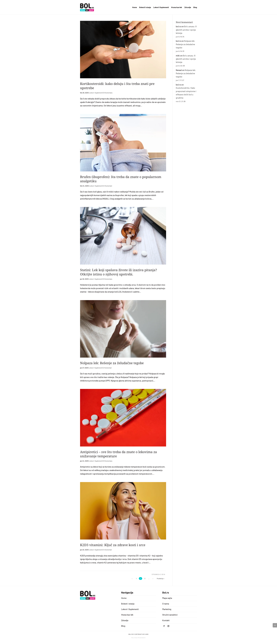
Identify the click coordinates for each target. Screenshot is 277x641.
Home (134, 7)
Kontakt (166, 620)
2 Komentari (108, 186)
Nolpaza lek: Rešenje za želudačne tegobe (112, 363)
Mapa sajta (167, 598)
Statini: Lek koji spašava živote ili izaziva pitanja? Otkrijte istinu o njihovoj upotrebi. (118, 272)
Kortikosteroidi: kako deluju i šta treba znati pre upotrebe (117, 85)
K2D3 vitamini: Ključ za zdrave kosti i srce (112, 545)
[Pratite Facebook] (164, 626)
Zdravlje (187, 7)
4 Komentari (108, 550)
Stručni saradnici (170, 614)
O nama (165, 603)
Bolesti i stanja (145, 7)
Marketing (166, 609)
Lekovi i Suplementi (161, 7)
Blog (195, 7)
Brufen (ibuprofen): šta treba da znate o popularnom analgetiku (120, 179)
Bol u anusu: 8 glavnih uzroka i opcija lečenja (186, 29)
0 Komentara (108, 93)
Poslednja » (160, 578)
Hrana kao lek (176, 7)
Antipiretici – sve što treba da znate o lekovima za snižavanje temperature (118, 454)
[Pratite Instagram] (168, 626)
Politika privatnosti (138, 637)
